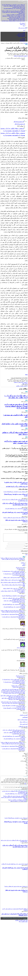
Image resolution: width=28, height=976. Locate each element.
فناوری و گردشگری (20, 34)
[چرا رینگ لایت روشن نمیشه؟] (18, 685)
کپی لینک (13, 378)
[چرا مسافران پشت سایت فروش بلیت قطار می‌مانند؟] (15, 517)
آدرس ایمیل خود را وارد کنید (21, 787)
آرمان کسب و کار (23, 724)
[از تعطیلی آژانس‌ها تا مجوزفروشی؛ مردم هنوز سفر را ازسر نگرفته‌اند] (13, 615)
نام (26, 543)
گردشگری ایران (21, 33)
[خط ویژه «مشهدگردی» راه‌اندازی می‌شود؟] (17, 799)
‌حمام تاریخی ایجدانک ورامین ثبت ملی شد (16, 18)
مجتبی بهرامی (22, 667)
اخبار (24, 43)
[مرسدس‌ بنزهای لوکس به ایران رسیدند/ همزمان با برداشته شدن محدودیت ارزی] (13, 130)
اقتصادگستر (24, 717)
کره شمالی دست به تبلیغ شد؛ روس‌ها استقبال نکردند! (13, 4)
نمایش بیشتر (24, 383)
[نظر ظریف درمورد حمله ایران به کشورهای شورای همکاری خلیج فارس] (13, 706)
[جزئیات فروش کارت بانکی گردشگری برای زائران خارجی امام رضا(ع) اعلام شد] (14, 500)
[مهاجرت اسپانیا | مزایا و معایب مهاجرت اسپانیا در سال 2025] (13, 583)
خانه (24, 32)
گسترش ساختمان (23, 715)
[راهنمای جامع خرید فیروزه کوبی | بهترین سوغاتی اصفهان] (13, 578)
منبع (26, 374)
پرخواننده (23, 562)
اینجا (25, 783)
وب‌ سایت (25, 548)
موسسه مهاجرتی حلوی (22, 719)
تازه (24, 564)
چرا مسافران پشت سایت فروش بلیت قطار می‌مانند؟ (13, 10)
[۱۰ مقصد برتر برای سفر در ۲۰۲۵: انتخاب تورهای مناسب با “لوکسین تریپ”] (13, 589)
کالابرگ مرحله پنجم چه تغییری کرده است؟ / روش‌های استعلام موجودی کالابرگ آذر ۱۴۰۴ (16, 406)
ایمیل (25, 545)
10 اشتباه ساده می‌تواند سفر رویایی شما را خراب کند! (13, 703)
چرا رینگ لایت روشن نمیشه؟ (19, 686)
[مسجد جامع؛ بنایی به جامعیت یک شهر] (18, 801)
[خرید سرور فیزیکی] (19, 121)
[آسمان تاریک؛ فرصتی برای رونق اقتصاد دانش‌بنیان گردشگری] (14, 509)
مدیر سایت (22, 658)
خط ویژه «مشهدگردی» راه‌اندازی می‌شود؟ (16, 14)
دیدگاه (25, 532)
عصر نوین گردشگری (23, 726)
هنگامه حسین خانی (21, 647)
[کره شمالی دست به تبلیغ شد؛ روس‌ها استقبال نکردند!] (15, 491)
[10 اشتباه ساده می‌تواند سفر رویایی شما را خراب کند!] (13, 701)
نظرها (23, 565)
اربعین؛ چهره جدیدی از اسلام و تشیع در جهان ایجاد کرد (13, 20)
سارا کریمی (22, 637)
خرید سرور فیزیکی (20, 124)
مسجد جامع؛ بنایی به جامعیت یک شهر (17, 19)
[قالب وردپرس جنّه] (22, 27)
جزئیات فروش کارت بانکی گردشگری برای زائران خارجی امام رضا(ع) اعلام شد (14, 504)
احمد (24, 626)
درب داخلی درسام (23, 721)
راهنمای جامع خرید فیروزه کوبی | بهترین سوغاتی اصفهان (13, 579)
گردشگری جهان (21, 36)
